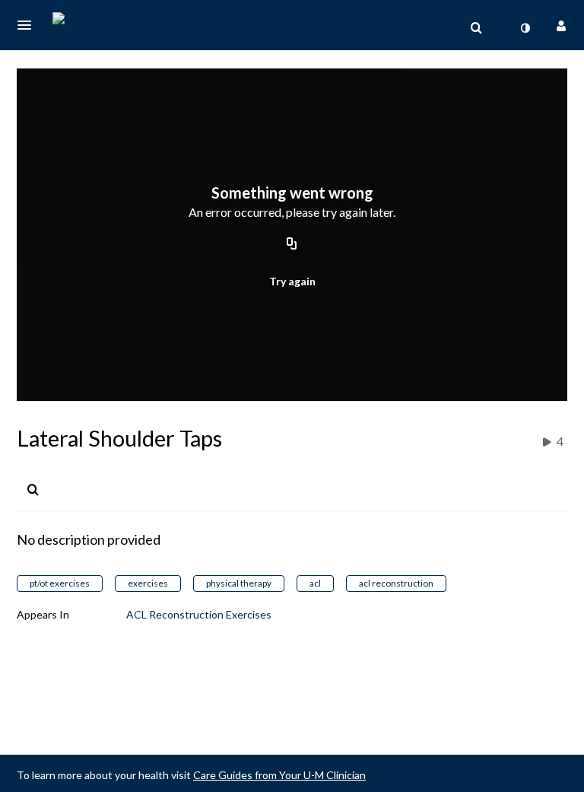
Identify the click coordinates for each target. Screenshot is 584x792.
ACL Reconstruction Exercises (198, 614)
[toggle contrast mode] (525, 28)
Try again (292, 281)
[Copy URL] (292, 245)
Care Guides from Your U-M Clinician (279, 774)
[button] (29, 25)
